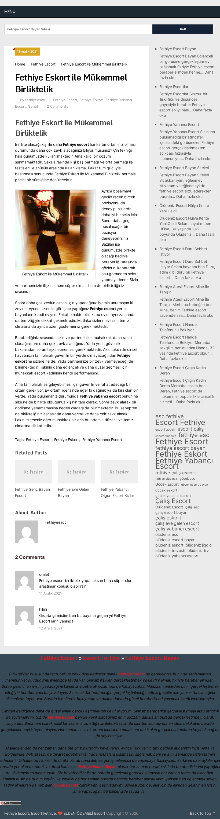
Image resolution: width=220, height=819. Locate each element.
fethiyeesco (35, 100)
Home (20, 64)
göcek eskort (166, 490)
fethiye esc (194, 435)
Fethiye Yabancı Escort (102, 439)
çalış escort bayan (171, 512)
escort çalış (191, 429)
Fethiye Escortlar (173, 86)
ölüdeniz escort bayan (175, 539)
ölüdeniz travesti (170, 550)
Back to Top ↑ (203, 813)
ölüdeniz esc (166, 534)
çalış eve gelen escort (177, 523)
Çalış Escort (173, 501)
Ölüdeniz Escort (169, 507)
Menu (9, 11)
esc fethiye (169, 416)
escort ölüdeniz (165, 436)
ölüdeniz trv (198, 550)
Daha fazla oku (198, 158)
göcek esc (187, 478)
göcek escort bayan (194, 484)
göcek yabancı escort (173, 495)
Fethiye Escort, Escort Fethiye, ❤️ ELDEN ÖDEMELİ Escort (54, 813)
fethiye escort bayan (180, 448)
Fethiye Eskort (91, 100)
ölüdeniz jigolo (199, 545)
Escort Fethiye (180, 422)
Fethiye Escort (43, 64)
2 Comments (57, 106)
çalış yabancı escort (177, 529)
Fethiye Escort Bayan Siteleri (184, 167)
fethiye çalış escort (175, 472)
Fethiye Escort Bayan (177, 48)
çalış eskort (168, 517)
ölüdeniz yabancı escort (177, 556)
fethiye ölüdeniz (166, 479)
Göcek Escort (167, 484)
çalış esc (192, 507)
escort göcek (165, 429)
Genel (33, 106)
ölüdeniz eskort (169, 545)
